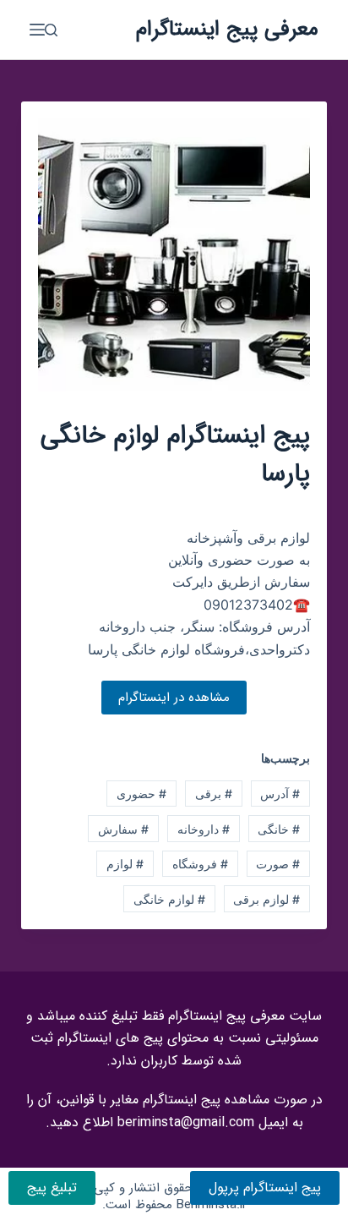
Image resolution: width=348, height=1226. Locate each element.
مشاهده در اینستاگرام (174, 697)
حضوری (141, 793)
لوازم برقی (266, 899)
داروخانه (203, 829)
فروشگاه (200, 864)
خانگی (279, 829)
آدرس (280, 793)
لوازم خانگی (169, 899)
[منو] (37, 29)
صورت (278, 864)
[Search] (51, 30)
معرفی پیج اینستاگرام (227, 29)
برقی (213, 793)
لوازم (125, 864)
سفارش (123, 829)
